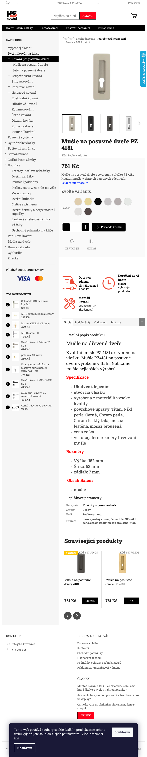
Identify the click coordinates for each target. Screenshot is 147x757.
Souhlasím (122, 732)
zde (16, 738)
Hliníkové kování (24, 104)
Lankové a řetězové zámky (31, 219)
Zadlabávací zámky (22, 160)
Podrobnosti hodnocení (111, 38)
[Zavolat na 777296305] (11, 2)
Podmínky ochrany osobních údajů (99, 662)
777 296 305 (19, 649)
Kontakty (83, 648)
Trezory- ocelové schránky (31, 171)
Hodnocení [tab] (100, 322)
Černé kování (21, 115)
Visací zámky (21, 193)
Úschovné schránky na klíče (32, 230)
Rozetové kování (24, 87)
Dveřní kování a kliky (23, 53)
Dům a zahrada (19, 247)
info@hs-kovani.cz (23, 644)
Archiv (85, 715)
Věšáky (17, 225)
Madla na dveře (19, 241)
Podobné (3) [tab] (82, 322)
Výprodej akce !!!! (20, 48)
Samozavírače (18, 154)
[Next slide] (77, 616)
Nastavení (24, 748)
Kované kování (22, 109)
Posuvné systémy (20, 137)
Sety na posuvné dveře (29, 70)
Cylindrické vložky (21, 143)
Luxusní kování (23, 132)
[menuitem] (19, 28)
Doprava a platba (69, 3)
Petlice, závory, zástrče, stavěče (34, 188)
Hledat (87, 15)
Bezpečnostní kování (27, 76)
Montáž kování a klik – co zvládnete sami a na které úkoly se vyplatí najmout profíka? (106, 687)
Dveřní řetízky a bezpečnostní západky (33, 211)
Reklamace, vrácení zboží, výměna (98, 667)
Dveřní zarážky (23, 176)
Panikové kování (20, 236)
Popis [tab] (67, 322)
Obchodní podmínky (90, 653)
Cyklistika (15, 253)
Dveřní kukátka (23, 199)
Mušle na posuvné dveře (30, 64)
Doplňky (14, 165)
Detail (90, 601)
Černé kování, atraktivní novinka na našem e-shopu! (106, 706)
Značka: (78, 42)
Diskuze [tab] (116, 322)
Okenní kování (22, 120)
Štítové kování (22, 81)
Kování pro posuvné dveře (30, 59)
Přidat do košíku (111, 227)
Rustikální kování (25, 98)
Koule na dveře (22, 126)
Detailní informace (73, 183)
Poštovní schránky (21, 148)
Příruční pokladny (25, 182)
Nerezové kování (24, 92)
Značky (13, 258)
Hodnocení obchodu (89, 658)
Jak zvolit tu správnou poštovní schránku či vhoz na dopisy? (108, 697)
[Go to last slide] (68, 616)
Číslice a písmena (24, 204)
